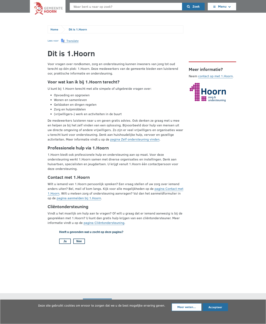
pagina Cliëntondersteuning (104, 222)
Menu (222, 6)
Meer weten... (186, 307)
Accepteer (215, 307)
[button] (70, 41)
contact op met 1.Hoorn (215, 76)
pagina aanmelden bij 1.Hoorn (79, 198)
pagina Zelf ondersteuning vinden (134, 139)
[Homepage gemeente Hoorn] (48, 9)
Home (54, 29)
